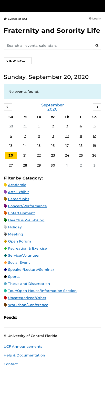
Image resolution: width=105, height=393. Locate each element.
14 (25, 145)
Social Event (19, 262)
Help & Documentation (24, 355)
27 (11, 165)
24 (67, 155)
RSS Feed (40, 317)
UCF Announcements (23, 346)
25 (81, 155)
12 (94, 136)
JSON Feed (56, 317)
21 (25, 155)
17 (67, 145)
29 (39, 165)
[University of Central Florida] (37, 6)
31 (25, 126)
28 (25, 165)
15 (39, 145)
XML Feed (48, 317)
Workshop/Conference (28, 305)
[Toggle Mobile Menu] (100, 5)
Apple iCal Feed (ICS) (23, 317)
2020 (52, 109)
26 (94, 155)
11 (81, 136)
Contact (11, 364)
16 (53, 145)
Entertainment (21, 213)
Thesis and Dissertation (29, 283)
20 (11, 155)
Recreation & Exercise (27, 248)
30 (11, 126)
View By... (16, 61)
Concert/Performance (27, 206)
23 (53, 155)
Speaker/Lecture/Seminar (31, 269)
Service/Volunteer (24, 255)
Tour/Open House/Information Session (42, 291)
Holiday (15, 227)
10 (67, 136)
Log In (96, 18)
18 (81, 145)
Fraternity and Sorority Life (52, 31)
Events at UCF (18, 18)
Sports (14, 276)
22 (39, 155)
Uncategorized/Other (27, 298)
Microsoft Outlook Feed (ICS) (32, 317)
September (52, 105)
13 (10, 145)
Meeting (15, 234)
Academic (17, 185)
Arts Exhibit (18, 192)
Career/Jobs (18, 199)
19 (94, 145)
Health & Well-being (26, 220)
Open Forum (19, 241)
